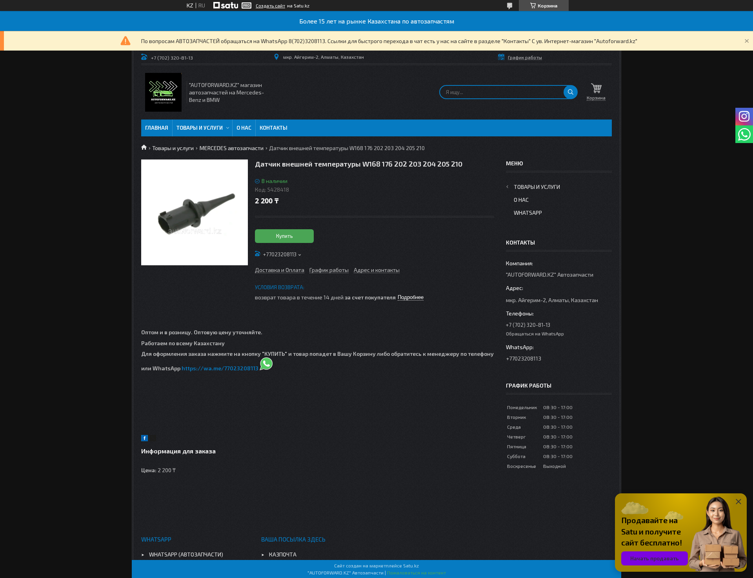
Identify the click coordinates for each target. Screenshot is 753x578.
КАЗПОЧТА (282, 554)
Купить (284, 236)
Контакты (273, 128)
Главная (156, 128)
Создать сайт (270, 5)
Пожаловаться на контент (416, 572)
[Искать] (571, 92)
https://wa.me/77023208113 (220, 368)
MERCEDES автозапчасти (232, 148)
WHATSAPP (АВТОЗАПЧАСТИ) (186, 554)
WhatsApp (528, 212)
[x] (153, 439)
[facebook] (144, 439)
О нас (243, 128)
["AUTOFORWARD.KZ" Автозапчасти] (163, 92)
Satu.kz (411, 565)
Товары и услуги (199, 128)
